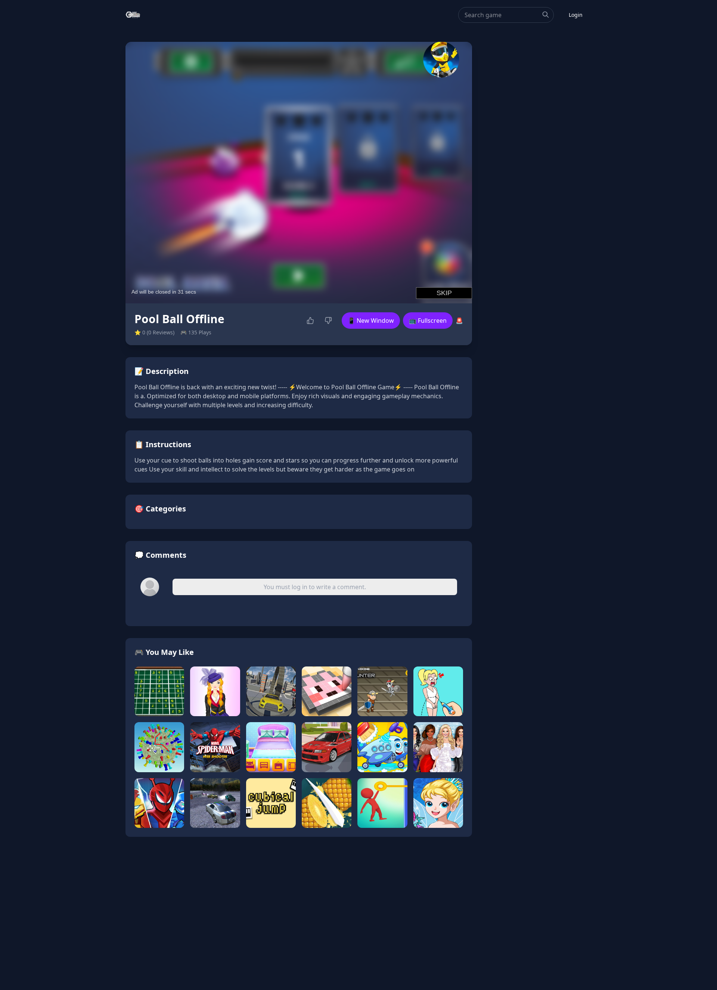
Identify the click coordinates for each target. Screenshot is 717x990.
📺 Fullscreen (428, 320)
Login (576, 14)
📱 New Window (371, 320)
